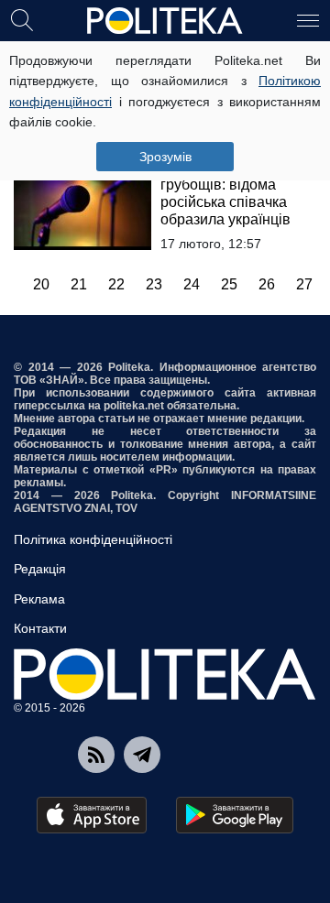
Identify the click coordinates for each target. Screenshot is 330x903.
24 (191, 284)
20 (41, 284)
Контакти (40, 628)
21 (79, 284)
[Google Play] (234, 815)
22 (116, 284)
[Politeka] (165, 21)
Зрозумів (165, 156)
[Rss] (96, 754)
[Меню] (308, 19)
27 (304, 284)
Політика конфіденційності (93, 539)
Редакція (40, 568)
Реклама (39, 599)
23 (154, 284)
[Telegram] (142, 754)
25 (229, 284)
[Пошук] (22, 19)
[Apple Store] (92, 815)
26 (266, 284)
